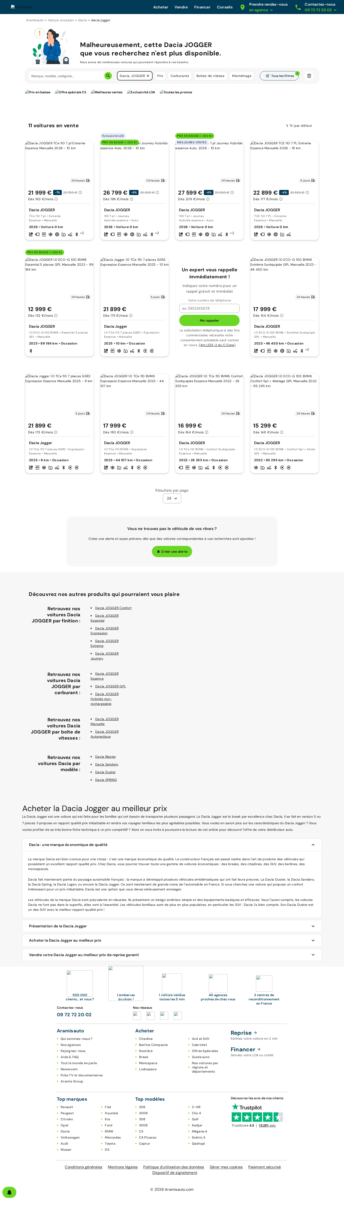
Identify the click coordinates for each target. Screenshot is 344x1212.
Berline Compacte (153, 1045)
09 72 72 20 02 (74, 1015)
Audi (64, 1143)
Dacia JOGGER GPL (110, 686)
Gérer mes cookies (226, 1167)
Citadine (146, 1039)
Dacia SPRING (106, 780)
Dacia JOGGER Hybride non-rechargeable (105, 699)
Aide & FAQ (70, 1057)
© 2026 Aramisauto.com (172, 1189)
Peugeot (67, 1113)
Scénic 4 (198, 1137)
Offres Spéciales (205, 1051)
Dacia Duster (105, 772)
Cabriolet (199, 1045)
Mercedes (113, 1137)
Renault (67, 1107)
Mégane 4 (199, 1131)
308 (142, 1119)
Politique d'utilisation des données (173, 1167)
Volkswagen (70, 1137)
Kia (107, 1119)
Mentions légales (123, 1167)
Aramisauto (35, 20)
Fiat (108, 1107)
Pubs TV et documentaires (82, 1075)
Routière (146, 1051)
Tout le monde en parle (79, 1063)
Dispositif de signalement (174, 1172)
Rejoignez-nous (73, 1051)
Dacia (65, 1131)
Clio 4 (196, 1113)
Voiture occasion (61, 20)
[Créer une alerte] (9, 1192)
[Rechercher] (108, 76)
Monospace (148, 1063)
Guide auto (201, 1057)
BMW (109, 1131)
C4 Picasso (148, 1137)
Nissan (66, 1149)
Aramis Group (72, 1081)
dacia (82, 20)
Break (143, 1057)
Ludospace (148, 1069)
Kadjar (197, 1125)
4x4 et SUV (201, 1039)
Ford (108, 1125)
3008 (143, 1125)
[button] (148, 76)
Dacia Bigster (105, 757)
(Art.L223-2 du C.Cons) (217, 345)
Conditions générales (83, 1167)
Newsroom (69, 1069)
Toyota (110, 1143)
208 (142, 1107)
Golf (195, 1119)
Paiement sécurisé (264, 1167)
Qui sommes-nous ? (76, 1039)
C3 (141, 1131)
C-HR (196, 1107)
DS (107, 1149)
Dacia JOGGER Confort (113, 608)
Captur (144, 1143)
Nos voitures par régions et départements (205, 1067)
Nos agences (71, 1045)
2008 (143, 1113)
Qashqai (198, 1143)
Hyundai (111, 1113)
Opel (64, 1125)
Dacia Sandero (106, 764)
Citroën (67, 1119)
